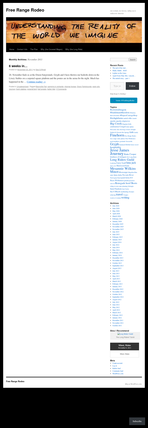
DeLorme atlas (115, 129)
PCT (131, 178)
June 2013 (116, 273)
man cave (113, 166)
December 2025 (117, 224)
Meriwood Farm (122, 165)
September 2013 (118, 265)
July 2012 (115, 302)
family (136, 132)
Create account (117, 363)
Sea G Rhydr (41, 69)
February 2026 (117, 219)
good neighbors (114, 141)
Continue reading (36, 81)
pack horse (125, 177)
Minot (114, 171)
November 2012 (118, 291)
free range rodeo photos (117, 139)
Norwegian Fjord (115, 178)
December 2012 (117, 289)
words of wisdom (115, 198)
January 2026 (117, 221)
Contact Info (22, 49)
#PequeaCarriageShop (128, 115)
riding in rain (114, 186)
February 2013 (117, 284)
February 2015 (117, 237)
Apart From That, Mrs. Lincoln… (124, 75)
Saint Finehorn (116, 188)
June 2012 (116, 304)
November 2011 (118, 323)
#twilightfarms (116, 118)
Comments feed (117, 371)
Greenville (129, 141)
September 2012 (118, 297)
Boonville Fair (41, 86)
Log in (114, 366)
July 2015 (115, 232)
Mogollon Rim (132, 172)
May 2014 (116, 250)
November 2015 (118, 229)
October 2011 (117, 325)
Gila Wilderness (130, 139)
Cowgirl (122, 126)
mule (111, 175)
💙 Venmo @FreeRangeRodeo (123, 100)
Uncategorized (22, 86)
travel (119, 194)
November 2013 (118, 260)
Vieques (125, 195)
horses (128, 144)
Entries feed (116, 368)
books (129, 124)
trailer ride (51, 89)
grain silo (96, 86)
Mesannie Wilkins (123, 168)
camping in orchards (56, 86)
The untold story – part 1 (121, 78)
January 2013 (117, 286)
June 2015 (116, 234)
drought (133, 129)
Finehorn (117, 134)
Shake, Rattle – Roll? (119, 70)
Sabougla (131, 186)
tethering (113, 195)
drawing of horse (125, 129)
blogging (124, 124)
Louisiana (113, 163)
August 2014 (116, 242)
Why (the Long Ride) (73, 49)
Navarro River (128, 175)
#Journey (133, 113)
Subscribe (137, 421)
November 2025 (118, 226)
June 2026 (116, 208)
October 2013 (117, 263)
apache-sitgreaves (123, 121)
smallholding (124, 192)
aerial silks (128, 118)
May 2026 (116, 211)
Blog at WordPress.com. (133, 384)
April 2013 (116, 278)
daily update (130, 127)
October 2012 (117, 294)
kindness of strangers (118, 156)
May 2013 (116, 276)
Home (11, 49)
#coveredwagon (118, 109)
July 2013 (115, 271)
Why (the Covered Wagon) (51, 49)
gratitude (122, 141)
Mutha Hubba (118, 175)
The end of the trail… (119, 68)
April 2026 (116, 213)
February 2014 (117, 252)
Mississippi (123, 172)
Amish (134, 118)
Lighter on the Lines (119, 73)
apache (113, 121)
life (128, 157)
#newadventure (115, 115)
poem (126, 180)
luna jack (131, 162)
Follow (132, 85)
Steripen (131, 192)
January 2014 (117, 255)
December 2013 (117, 258)
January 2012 (117, 317)
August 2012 (116, 299)
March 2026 (116, 216)
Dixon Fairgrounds (84, 86)
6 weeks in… (18, 66)
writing (125, 197)
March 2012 (116, 312)
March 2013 (116, 281)
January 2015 (117, 239)
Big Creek (116, 123)
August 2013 (116, 268)
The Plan (34, 49)
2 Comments (61, 89)
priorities (132, 181)
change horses (70, 86)
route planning (123, 186)
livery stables (21, 89)
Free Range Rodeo (25, 10)
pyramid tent (32, 89)
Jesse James (119, 150)
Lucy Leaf (121, 162)
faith (132, 132)
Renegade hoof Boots (126, 183)
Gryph (114, 144)
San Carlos (125, 189)
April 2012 (116, 310)
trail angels (42, 89)
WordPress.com (117, 373)
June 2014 (116, 247)
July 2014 (115, 245)
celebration (114, 126)
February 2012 (117, 315)
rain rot (112, 183)
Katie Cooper (130, 154)
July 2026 (115, 206)
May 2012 (116, 307)
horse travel (134, 145)
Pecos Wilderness (117, 180)
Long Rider (133, 157)
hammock (122, 145)
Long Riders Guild (122, 159)
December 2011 (117, 320)
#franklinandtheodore (120, 112)
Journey (12, 89)
